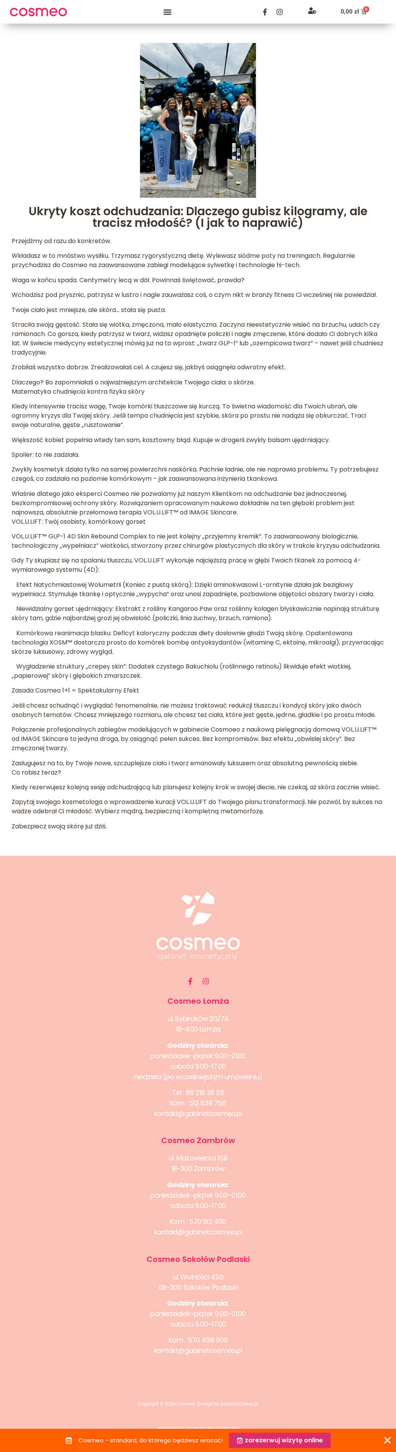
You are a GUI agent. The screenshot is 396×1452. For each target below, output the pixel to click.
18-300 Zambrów (198, 1168)
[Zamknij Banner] (387, 1440)
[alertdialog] (198, 1440)
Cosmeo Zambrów (198, 1140)
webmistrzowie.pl (239, 1404)
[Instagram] (279, 12)
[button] (167, 11)
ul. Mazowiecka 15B (198, 1158)
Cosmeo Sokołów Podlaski (198, 1259)
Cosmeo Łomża (198, 1001)
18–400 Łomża (198, 1029)
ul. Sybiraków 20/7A (198, 1018)
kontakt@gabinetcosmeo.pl (198, 1113)
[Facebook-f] (264, 12)
